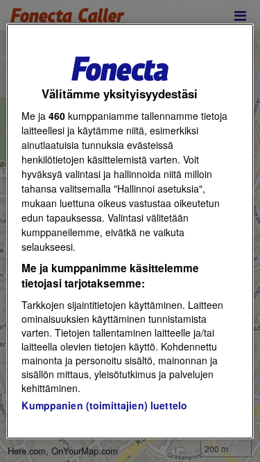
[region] (129, 230)
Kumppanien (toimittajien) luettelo (104, 405)
